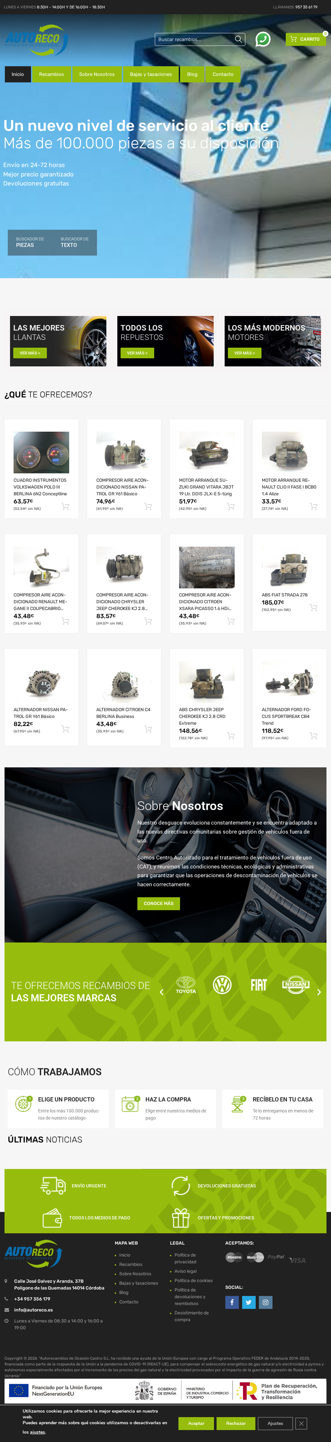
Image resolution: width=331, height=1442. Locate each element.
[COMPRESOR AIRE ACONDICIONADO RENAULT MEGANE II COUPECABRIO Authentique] (41, 567)
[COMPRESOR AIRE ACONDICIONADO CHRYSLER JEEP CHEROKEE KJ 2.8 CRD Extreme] (124, 567)
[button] (161, 992)
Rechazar (236, 1423)
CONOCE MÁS (159, 903)
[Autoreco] (32, 40)
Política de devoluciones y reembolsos (190, 1296)
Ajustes (275, 1423)
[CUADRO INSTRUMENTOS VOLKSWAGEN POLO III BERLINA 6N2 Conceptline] (41, 452)
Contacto (223, 74)
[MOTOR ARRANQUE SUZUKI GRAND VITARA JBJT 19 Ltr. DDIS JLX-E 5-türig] (207, 452)
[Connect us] (232, 1302)
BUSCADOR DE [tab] (30, 242)
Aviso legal (186, 1271)
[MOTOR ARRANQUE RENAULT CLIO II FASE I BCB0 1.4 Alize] (289, 452)
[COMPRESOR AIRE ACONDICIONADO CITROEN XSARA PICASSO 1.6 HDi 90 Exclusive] (207, 567)
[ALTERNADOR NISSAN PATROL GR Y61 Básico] (41, 682)
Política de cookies (194, 1280)
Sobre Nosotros (97, 74)
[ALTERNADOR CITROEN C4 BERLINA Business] (124, 682)
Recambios (51, 74)
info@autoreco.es (33, 1310)
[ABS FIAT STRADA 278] (289, 567)
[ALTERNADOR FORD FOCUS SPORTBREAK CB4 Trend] (289, 682)
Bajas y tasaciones (151, 74)
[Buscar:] (200, 39)
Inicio (18, 74)
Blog (192, 74)
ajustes (37, 1432)
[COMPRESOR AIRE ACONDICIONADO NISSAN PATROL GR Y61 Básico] (124, 452)
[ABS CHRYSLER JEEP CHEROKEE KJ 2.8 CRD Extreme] (207, 682)
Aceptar (196, 1423)
